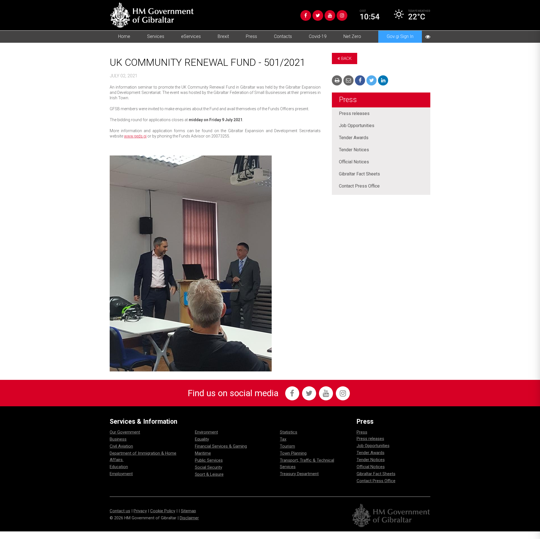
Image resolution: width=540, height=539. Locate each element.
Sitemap (188, 510)
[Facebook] (305, 15)
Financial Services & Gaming (221, 446)
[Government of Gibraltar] (152, 15)
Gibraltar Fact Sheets (359, 174)
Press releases (354, 113)
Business (118, 439)
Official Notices (354, 161)
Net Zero (352, 36)
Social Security (208, 467)
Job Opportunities (356, 125)
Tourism (287, 446)
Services (155, 36)
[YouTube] (330, 15)
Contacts (283, 36)
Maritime (203, 453)
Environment (206, 432)
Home (124, 36)
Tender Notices (354, 149)
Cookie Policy (162, 510)
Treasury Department (299, 473)
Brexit (223, 36)
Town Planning (293, 453)
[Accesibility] (427, 36)
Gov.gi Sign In (400, 36)
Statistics (288, 432)
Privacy (140, 510)
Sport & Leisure (209, 474)
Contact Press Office (359, 186)
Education (119, 466)
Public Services (209, 460)
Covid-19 (318, 36)
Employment (121, 473)
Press (251, 36)
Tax (283, 439)
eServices (191, 36)
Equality (202, 439)
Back (346, 58)
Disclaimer (189, 517)
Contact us (120, 510)
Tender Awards (353, 137)
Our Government (125, 432)
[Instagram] (342, 15)
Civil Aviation (121, 446)
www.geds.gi (135, 136)
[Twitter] (317, 15)
